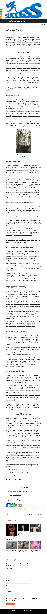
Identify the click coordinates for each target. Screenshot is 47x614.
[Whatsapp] (14, 505)
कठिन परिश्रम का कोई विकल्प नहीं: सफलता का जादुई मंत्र (35, 533)
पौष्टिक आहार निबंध (11, 508)
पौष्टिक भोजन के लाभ (37, 508)
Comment (9, 568)
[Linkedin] (12, 505)
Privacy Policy (22, 612)
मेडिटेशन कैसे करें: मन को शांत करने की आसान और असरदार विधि (35, 551)
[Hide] (0, 19)
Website (8, 591)
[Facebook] (7, 505)
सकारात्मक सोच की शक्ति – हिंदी (14, 469)
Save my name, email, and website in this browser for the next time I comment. (23, 599)
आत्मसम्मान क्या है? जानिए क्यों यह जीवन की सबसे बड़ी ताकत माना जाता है (11, 551)
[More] (21, 505)
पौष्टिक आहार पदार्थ (16, 508)
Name (8, 580)
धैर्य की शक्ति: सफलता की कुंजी (35, 515)
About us (16, 612)
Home (9, 612)
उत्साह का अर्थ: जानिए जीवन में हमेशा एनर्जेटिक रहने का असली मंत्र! (23, 533)
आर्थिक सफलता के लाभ (10, 515)
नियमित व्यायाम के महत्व (15, 500)
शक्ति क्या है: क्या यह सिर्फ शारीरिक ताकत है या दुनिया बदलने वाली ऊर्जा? (10, 538)
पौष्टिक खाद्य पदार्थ (26, 508)
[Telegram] (19, 505)
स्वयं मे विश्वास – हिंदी (12, 476)
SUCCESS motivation (18, 20)
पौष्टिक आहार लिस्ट (21, 508)
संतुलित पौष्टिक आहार (8, 509)
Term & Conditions (35, 612)
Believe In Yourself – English (13, 479)
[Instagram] (16, 505)
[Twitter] (10, 505)
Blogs (13, 612)
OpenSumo (34, 610)
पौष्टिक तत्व (30, 508)
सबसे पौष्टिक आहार (14, 509)
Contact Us (28, 612)
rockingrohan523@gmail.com (12, 33)
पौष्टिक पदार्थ (33, 508)
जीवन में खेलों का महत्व (15, 496)
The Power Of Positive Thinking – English (18, 472)
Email (8, 585)
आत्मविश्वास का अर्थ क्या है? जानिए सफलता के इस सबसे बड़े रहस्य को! (23, 551)
